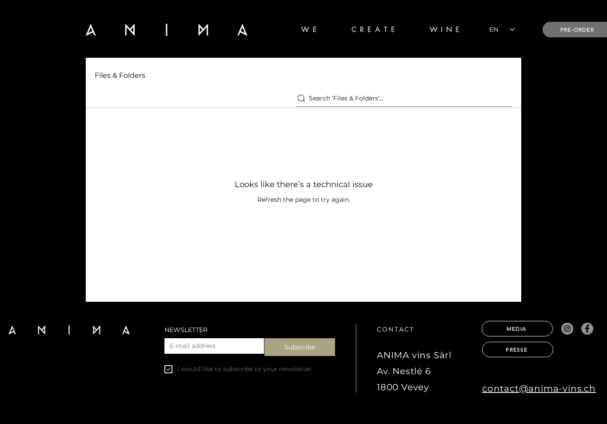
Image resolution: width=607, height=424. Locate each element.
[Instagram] (567, 329)
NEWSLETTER (186, 330)
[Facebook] (587, 329)
